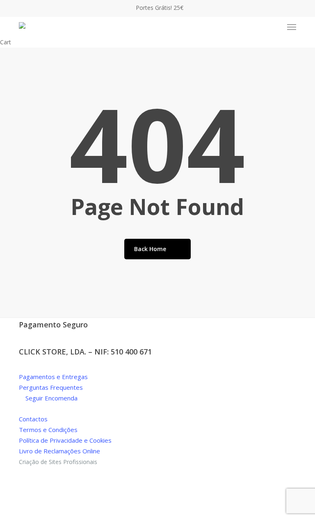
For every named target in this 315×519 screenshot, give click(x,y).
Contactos (33, 419)
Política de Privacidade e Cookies (65, 440)
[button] (291, 27)
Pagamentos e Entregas (53, 377)
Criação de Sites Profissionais (58, 462)
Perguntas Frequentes (51, 387)
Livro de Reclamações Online (59, 451)
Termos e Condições (48, 429)
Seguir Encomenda (51, 398)
